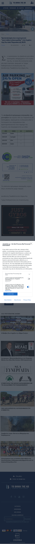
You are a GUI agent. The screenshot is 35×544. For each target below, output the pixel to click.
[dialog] (17, 272)
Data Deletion (8, 300)
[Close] (31, 244)
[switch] (28, 279)
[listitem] (17, 274)
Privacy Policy (27, 300)
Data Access (17, 300)
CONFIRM (10, 294)
